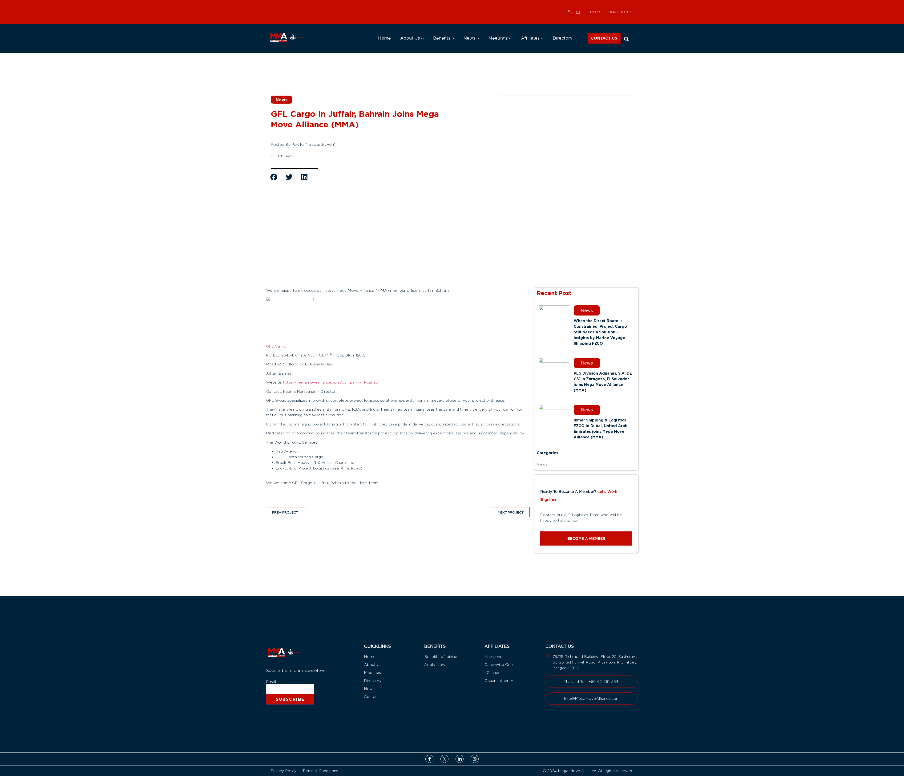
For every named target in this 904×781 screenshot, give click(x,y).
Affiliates (534, 38)
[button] (626, 38)
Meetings (504, 38)
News (478, 38)
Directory (564, 38)
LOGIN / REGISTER (621, 11)
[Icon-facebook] (429, 759)
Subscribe (290, 699)
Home (398, 38)
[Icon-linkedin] (460, 759)
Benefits (452, 38)
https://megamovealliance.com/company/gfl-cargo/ (331, 382)
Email (272, 682)
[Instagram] (475, 759)
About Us (422, 38)
